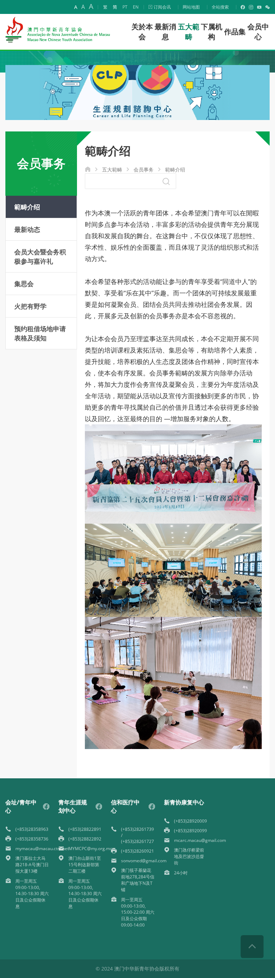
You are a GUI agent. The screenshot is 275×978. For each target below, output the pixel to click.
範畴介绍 (175, 169)
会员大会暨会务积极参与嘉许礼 (40, 256)
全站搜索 (220, 7)
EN (136, 7)
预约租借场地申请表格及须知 (40, 333)
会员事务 (144, 169)
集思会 (24, 283)
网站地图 (191, 7)
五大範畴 (112, 169)
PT (124, 7)
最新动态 (27, 229)
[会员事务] (137, 118)
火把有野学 (30, 306)
